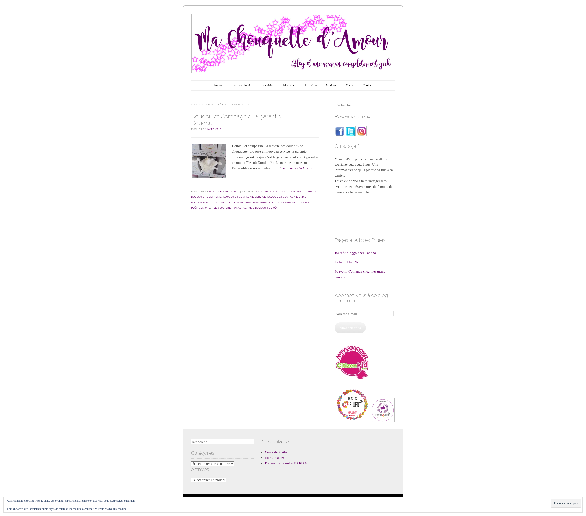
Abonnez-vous (350, 328)
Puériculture (229, 191)
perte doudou (302, 202)
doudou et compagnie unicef (287, 197)
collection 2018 (266, 191)
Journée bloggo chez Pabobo (355, 253)
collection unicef (292, 191)
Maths (349, 85)
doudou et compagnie (206, 197)
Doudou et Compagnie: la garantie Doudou (236, 119)
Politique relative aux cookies (110, 509)
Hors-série (310, 85)
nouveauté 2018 (248, 202)
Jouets (214, 191)
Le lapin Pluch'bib (348, 262)
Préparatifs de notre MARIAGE (287, 463)
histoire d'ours (224, 202)
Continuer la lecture (296, 168)
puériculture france (227, 208)
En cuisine (267, 85)
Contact (367, 85)
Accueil (219, 85)
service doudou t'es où (260, 208)
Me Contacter (274, 458)
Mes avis (288, 85)
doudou (312, 191)
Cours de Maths (276, 452)
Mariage (331, 85)
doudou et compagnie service (244, 197)
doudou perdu (201, 202)
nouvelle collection (275, 202)
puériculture (200, 208)
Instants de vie (242, 85)
